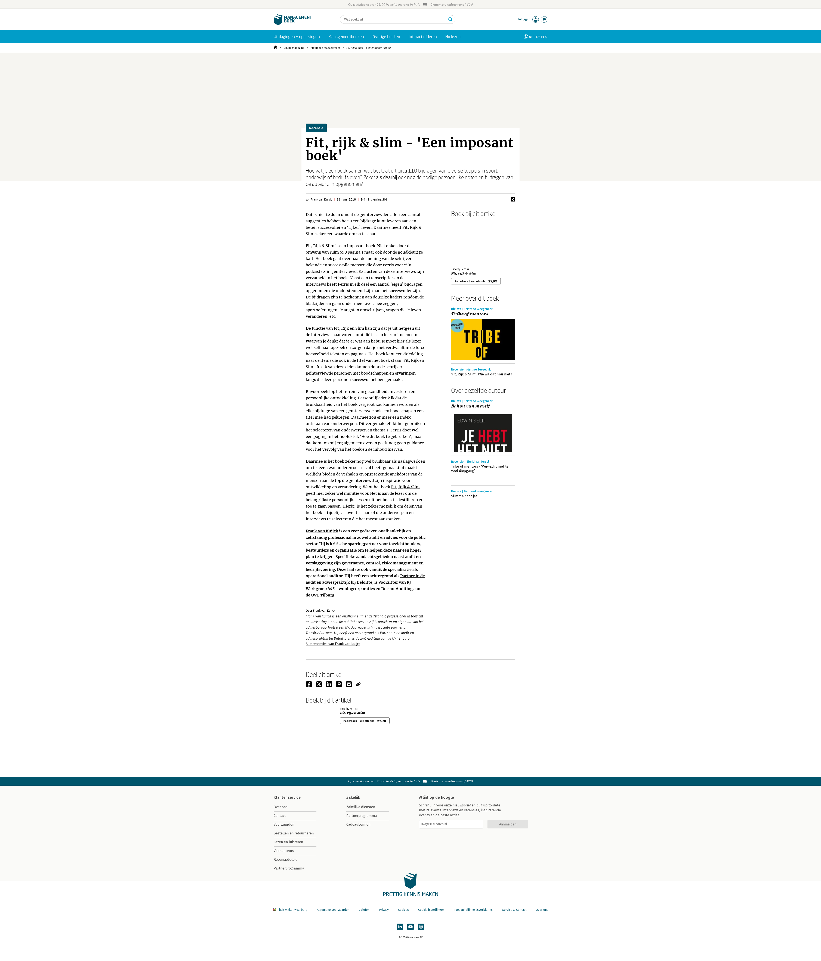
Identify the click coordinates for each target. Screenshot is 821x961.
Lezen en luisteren (288, 842)
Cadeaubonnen (358, 824)
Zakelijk (353, 797)
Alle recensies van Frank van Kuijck (333, 644)
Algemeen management (325, 47)
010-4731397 (538, 36)
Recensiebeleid (286, 860)
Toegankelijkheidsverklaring (473, 910)
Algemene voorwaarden (333, 910)
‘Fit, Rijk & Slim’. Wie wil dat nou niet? (481, 374)
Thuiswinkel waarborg (292, 910)
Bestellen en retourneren (294, 833)
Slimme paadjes (464, 496)
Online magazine (294, 47)
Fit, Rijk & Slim (405, 486)
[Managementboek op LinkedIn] (400, 927)
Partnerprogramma (289, 868)
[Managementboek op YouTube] (410, 927)
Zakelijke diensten (360, 807)
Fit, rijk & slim (463, 273)
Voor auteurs (284, 851)
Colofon (364, 910)
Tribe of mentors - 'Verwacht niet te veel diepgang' (480, 468)
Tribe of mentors (469, 314)
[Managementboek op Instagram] (421, 927)
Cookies (403, 910)
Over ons (281, 807)
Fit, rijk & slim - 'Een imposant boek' (368, 47)
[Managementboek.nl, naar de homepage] (293, 24)
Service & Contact (514, 910)
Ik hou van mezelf (470, 406)
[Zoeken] (450, 19)
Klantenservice (287, 797)
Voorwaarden (284, 824)
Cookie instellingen (431, 910)
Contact (280, 816)
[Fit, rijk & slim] (466, 241)
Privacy (384, 910)
